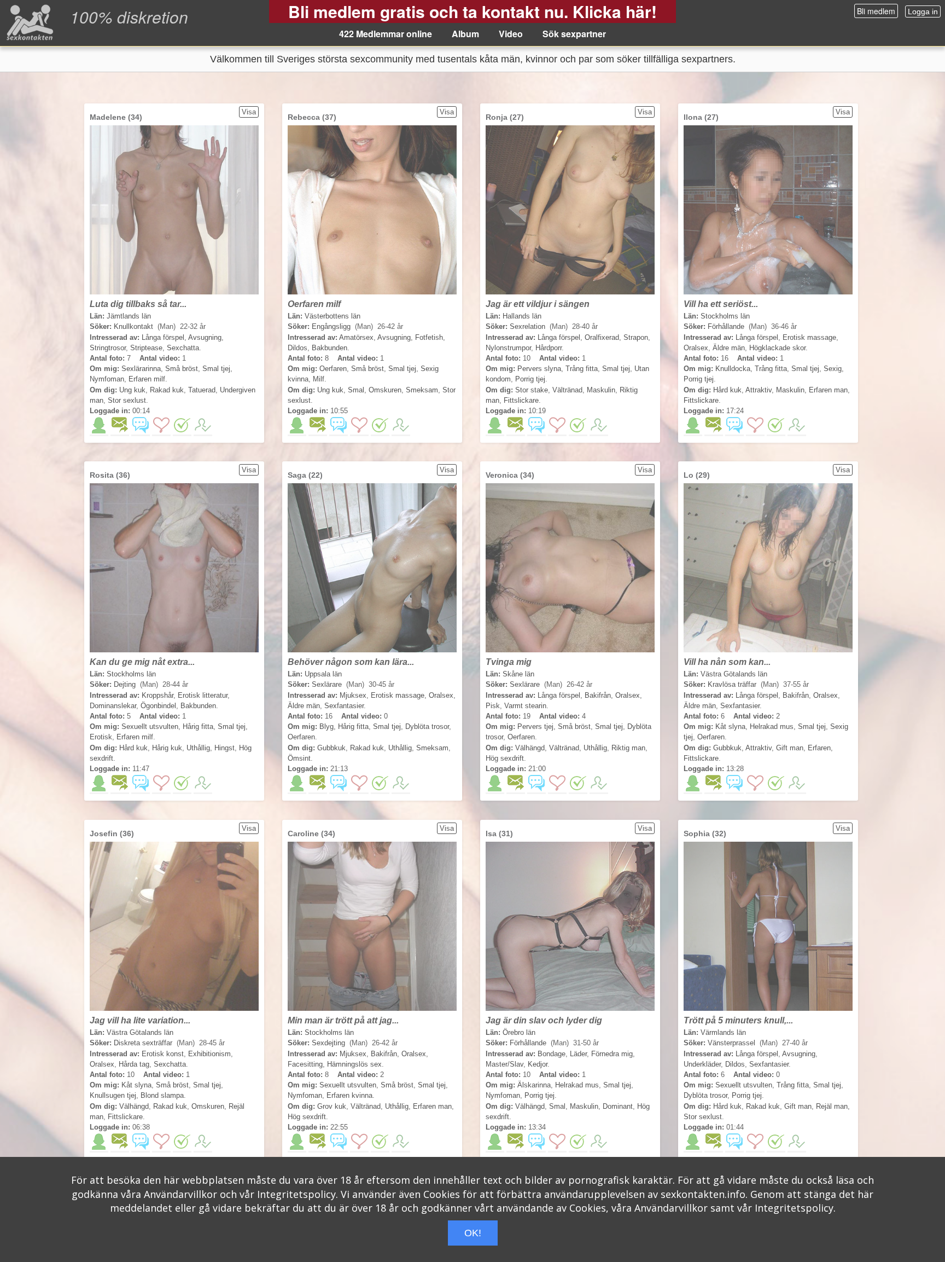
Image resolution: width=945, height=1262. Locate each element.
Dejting (125, 684)
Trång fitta (581, 368)
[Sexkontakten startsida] (29, 22)
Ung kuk (132, 390)
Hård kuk (727, 390)
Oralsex (696, 348)
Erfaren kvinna (349, 1095)
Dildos (297, 348)
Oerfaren (333, 368)
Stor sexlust (127, 400)
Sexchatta (183, 348)
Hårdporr (548, 348)
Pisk (493, 706)
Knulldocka (732, 368)
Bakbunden (329, 348)
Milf (318, 379)
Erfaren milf (147, 379)
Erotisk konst (163, 1054)
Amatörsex (356, 337)
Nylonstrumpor (508, 348)
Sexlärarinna (141, 368)
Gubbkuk (331, 748)
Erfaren (819, 748)
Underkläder (702, 1064)
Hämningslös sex (354, 1064)
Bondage (551, 1054)
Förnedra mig (612, 1054)
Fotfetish (429, 337)
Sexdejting (328, 1043)
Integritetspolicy (296, 1194)
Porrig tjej (530, 379)
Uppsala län (323, 674)
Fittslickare (521, 400)
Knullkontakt (133, 326)
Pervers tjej (535, 726)
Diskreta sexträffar (143, 1043)
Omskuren (385, 390)
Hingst (224, 748)
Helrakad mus (772, 726)
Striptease (146, 348)
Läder (578, 1054)
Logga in (923, 11)
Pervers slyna (539, 368)
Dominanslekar (113, 706)
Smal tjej (216, 368)
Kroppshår (157, 695)
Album (465, 33)
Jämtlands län (129, 316)
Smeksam (422, 390)
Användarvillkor (180, 1194)
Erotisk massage (809, 337)
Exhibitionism (209, 1054)
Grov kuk (331, 1106)
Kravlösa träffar (732, 684)
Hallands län (522, 316)
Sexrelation (527, 326)
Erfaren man (828, 390)
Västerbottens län (332, 316)
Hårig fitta (198, 726)
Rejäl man (832, 1106)
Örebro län (519, 1032)
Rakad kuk (167, 390)
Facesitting (305, 1064)
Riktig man (628, 748)
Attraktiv (758, 390)
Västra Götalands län (734, 674)
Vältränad (567, 390)
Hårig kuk (167, 748)
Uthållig (198, 748)
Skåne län (518, 674)
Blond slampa (162, 1095)
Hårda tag (134, 1064)
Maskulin (601, 390)
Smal (356, 390)
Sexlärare (327, 684)
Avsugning (204, 337)
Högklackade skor (777, 348)
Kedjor (537, 1064)
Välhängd (530, 748)
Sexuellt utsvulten (149, 726)
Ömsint (299, 758)
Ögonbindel (158, 706)
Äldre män (729, 348)
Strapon (635, 337)
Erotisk (101, 737)
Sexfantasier (344, 706)
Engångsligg (331, 326)
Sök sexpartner (574, 33)
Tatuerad (201, 390)
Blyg (326, 726)
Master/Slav (504, 1064)
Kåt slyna (730, 726)
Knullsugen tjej (113, 1095)
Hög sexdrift (505, 758)
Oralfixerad (602, 337)
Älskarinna (534, 1085)
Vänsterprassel (731, 1043)
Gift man (789, 748)
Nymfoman (107, 379)
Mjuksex (353, 695)
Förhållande (726, 326)
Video (511, 33)
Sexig (833, 368)
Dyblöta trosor (427, 726)
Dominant (618, 1106)
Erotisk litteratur (203, 695)
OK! (472, 1233)
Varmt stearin (525, 706)
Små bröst (181, 368)
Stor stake (531, 390)
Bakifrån (598, 695)
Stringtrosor (108, 348)
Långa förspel (163, 337)
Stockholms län (725, 316)
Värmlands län (723, 1032)
